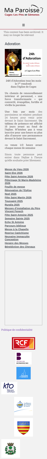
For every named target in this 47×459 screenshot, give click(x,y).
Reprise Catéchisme (17, 233)
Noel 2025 (10, 194)
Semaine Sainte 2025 (17, 218)
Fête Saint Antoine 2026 (19, 176)
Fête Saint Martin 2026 (18, 197)
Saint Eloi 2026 (14, 173)
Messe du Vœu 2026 (17, 169)
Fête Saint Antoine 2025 (19, 215)
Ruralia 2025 (12, 204)
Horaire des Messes (16, 243)
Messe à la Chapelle (17, 229)
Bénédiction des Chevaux (20, 246)
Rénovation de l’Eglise (18, 190)
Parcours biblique (15, 225)
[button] (23, 25)
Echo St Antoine (14, 222)
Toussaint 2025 (14, 201)
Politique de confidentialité (16, 329)
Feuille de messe (15, 186)
